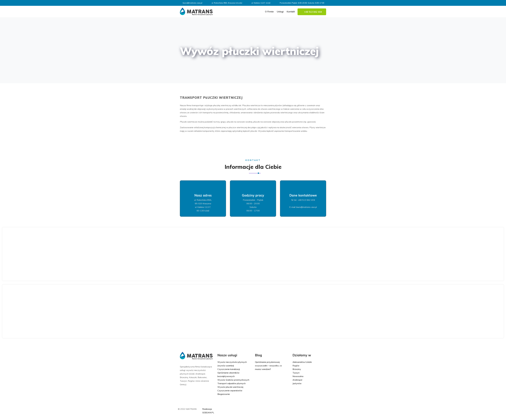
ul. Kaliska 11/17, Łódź (260, 3)
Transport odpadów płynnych (231, 383)
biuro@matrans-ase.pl (192, 3)
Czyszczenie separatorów (229, 390)
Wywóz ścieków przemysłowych (233, 379)
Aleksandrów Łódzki (302, 362)
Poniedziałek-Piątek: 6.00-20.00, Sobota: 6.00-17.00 (302, 3)
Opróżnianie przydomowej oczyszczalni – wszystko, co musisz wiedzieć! (268, 365)
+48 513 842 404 (312, 11)
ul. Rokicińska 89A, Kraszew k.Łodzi (227, 3)
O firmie (269, 11)
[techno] (196, 11)
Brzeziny (297, 369)
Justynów (297, 383)
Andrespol (297, 379)
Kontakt (291, 11)
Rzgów (296, 365)
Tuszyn (296, 372)
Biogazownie (223, 394)
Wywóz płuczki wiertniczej (230, 387)
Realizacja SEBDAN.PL (208, 411)
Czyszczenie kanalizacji (228, 369)
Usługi (280, 11)
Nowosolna (298, 376)
